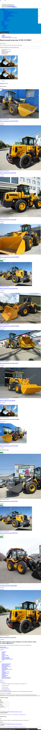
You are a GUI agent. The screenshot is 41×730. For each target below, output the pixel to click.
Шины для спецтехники (6, 678)
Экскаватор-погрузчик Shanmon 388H (8, 585)
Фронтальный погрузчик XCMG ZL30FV (9, 445)
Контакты (3, 29)
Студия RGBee (8, 693)
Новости (5, 26)
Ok (27, 729)
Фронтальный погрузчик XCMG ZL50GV (9, 363)
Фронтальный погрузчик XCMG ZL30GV (9, 121)
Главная (3, 8)
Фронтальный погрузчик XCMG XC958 (9, 288)
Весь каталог (6, 10)
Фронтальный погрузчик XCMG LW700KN (9, 419)
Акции (3, 659)
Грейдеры (3, 674)
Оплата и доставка (5, 655)
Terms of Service (22, 714)
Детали (3, 80)
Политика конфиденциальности (7, 658)
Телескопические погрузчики (7, 669)
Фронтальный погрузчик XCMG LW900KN (9, 257)
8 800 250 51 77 (14, 7)
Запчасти (3, 22)
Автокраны (4, 672)
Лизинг (3, 24)
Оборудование (6, 20)
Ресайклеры (4, 676)
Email (1, 704)
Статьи (5, 27)
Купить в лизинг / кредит (9, 47)
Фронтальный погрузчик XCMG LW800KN (9, 326)
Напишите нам (4, 6)
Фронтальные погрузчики (8, 11)
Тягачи (5, 18)
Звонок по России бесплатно (7, 7)
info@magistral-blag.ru (11, 6)
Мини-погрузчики (7, 14)
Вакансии (5, 28)
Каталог (3, 9)
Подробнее (2, 88)
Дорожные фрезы (5, 675)
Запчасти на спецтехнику (6, 677)
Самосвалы (6, 17)
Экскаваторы (6, 16)
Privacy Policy (16, 714)
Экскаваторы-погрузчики (8, 15)
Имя (0, 700)
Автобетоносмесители (6, 671)
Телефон (1, 702)
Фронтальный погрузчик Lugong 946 (8, 219)
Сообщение (2, 706)
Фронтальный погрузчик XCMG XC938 (9, 501)
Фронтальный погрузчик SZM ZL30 (8, 172)
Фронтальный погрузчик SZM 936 (7, 400)
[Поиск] (0, 33)
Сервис (3, 23)
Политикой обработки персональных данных (14, 711)
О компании (4, 25)
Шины (3, 21)
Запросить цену (2, 47)
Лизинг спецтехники (5, 657)
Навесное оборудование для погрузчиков (11, 12)
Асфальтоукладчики (5, 673)
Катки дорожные (7, 19)
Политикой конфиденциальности (21, 729)
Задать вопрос (16, 47)
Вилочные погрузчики (8, 13)
